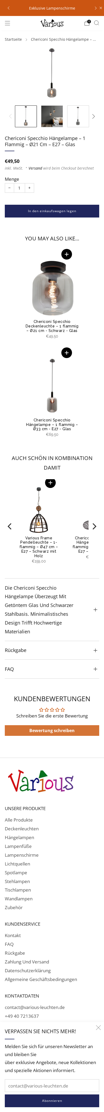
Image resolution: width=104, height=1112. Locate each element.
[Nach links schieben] (11, 116)
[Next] (94, 526)
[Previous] (10, 526)
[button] (66, 254)
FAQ (9, 944)
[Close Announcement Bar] (101, 8)
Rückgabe (15, 953)
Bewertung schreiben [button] (52, 730)
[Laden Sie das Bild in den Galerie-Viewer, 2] (52, 116)
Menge (12, 179)
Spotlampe (16, 872)
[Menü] (7, 23)
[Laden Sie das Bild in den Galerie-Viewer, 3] (78, 116)
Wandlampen (19, 899)
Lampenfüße (18, 846)
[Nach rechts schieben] (92, 116)
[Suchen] (96, 23)
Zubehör (14, 907)
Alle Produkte (19, 820)
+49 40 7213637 (22, 1016)
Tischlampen (18, 890)
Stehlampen (17, 881)
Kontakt (13, 935)
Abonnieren (52, 1100)
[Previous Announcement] (8, 8)
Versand (35, 168)
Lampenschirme (22, 855)
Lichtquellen (17, 864)
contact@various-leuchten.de (35, 1007)
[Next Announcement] (96, 8)
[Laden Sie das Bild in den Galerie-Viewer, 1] (26, 116)
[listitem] (52, 8)
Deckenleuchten (22, 829)
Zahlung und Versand (27, 962)
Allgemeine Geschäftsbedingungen (41, 979)
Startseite (13, 39)
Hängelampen (19, 837)
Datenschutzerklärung (28, 970)
